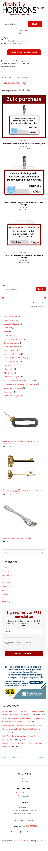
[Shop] (6, 755)
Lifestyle (5, 586)
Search (35, 24)
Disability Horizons (23, 841)
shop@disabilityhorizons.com (26, 832)
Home (4, 77)
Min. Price (34, 306)
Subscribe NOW (24, 653)
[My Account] (18, 755)
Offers (5, 590)
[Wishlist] (42, 755)
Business (5, 571)
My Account (18, 757)
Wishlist (42, 757)
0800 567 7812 (31, 826)
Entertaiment (7, 575)
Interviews (6, 583)
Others (5, 594)
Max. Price (42, 306)
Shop (6, 757)
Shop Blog (6, 602)
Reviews (5, 598)
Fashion (5, 579)
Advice (4, 567)
